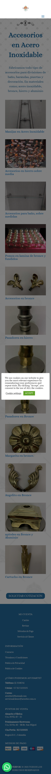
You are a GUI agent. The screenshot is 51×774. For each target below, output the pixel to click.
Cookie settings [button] (13, 393)
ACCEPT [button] (29, 393)
